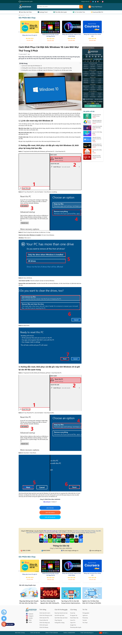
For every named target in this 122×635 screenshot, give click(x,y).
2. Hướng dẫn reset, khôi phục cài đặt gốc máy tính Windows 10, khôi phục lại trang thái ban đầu (46, 68)
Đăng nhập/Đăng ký (96, 6)
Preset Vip (72, 613)
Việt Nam (105, 632)
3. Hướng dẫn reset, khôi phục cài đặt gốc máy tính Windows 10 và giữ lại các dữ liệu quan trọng (46, 70)
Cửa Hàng (73, 610)
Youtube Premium (66, 532)
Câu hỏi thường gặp (61, 610)
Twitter (30, 622)
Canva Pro (35, 532)
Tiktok (30, 620)
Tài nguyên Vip (73, 615)
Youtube (31, 618)
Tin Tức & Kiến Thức (79, 12)
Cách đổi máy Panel (59, 615)
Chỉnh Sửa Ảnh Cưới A (44, 613)
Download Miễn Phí (98, 12)
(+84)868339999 (71, 632)
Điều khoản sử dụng (20, 632)
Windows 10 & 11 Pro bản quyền (29, 1)
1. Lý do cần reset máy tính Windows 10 (31, 65)
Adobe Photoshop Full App (88, 531)
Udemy (87, 532)
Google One (42, 532)
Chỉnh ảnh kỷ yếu (43, 625)
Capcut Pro (29, 532)
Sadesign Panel (43, 12)
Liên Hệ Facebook (50, 517)
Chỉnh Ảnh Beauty (43, 627)
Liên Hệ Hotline (50, 512)
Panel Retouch (77, 531)
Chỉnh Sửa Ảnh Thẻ (44, 617)
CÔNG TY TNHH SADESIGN (51, 632)
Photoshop (85, 617)
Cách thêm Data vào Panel (61, 617)
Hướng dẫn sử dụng (59, 622)
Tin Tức (85, 610)
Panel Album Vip (74, 617)
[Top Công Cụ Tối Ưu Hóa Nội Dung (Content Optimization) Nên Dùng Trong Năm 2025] (71, 593)
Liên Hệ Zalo (50, 508)
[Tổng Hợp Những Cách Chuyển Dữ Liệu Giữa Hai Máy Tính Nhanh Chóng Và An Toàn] (29, 593)
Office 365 (58, 532)
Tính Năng (42, 610)
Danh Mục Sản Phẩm (26, 12)
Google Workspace (50, 532)
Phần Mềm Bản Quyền (61, 12)
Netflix (73, 532)
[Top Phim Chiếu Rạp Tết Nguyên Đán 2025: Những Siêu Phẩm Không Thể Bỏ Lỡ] (50, 593)
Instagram (31, 616)
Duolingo (82, 532)
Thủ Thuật (85, 622)
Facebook (31, 614)
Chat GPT (98, 531)
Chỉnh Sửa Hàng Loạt (44, 622)
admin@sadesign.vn (88, 632)
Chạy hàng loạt (58, 620)
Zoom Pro (92, 532)
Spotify (78, 532)
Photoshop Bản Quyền (75, 627)
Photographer (86, 613)
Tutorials (85, 620)
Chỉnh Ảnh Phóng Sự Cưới (45, 615)
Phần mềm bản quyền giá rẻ (51, 531)
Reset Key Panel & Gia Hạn (61, 613)
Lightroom (85, 615)
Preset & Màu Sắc (43, 620)
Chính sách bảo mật (35, 632)
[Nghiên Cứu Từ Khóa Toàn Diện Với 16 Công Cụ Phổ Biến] (92, 593)
